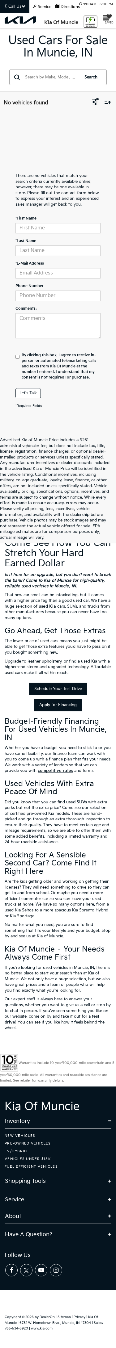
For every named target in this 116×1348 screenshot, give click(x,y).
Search (90, 77)
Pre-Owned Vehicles (28, 1143)
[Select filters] (95, 103)
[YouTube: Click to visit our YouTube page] (41, 1270)
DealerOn (47, 1317)
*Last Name (25, 241)
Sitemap (64, 1317)
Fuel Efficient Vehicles (31, 1167)
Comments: (26, 308)
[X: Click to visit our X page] (26, 1270)
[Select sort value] (106, 103)
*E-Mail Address (29, 263)
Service (44, 6)
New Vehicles (20, 1136)
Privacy (79, 1317)
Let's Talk (28, 393)
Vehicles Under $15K (28, 1159)
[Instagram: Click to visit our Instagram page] (56, 1270)
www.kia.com (42, 1328)
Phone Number (29, 286)
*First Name (26, 218)
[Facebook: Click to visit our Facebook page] (11, 1270)
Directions (69, 6)
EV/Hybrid (16, 1151)
